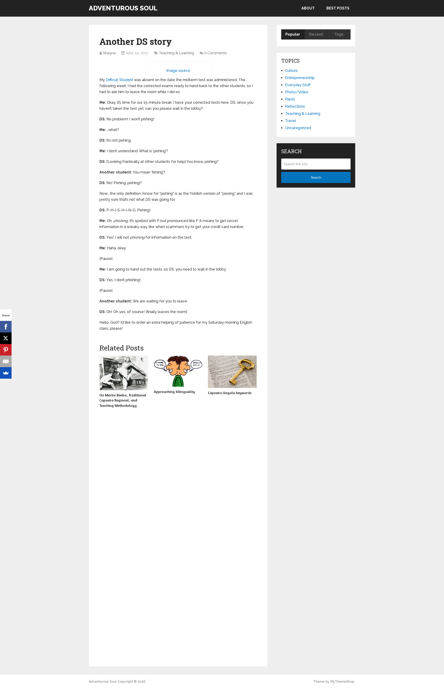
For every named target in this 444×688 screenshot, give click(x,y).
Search (316, 177)
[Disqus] (178, 476)
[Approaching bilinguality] (178, 371)
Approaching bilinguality (174, 391)
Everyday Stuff (298, 85)
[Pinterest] (6, 350)
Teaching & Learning (176, 53)
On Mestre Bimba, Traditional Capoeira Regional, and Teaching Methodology (122, 400)
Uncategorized (298, 128)
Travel (290, 121)
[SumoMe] (6, 373)
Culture (291, 70)
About (308, 8)
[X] (6, 338)
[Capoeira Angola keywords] (232, 372)
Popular (292, 34)
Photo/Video (296, 92)
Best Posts (337, 8)
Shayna (109, 53)
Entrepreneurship (300, 78)
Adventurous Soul (123, 8)
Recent (316, 34)
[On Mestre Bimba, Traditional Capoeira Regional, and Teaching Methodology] (123, 373)
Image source (178, 70)
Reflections (295, 106)
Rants (290, 99)
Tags (339, 34)
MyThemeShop (342, 681)
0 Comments (215, 53)
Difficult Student (119, 80)
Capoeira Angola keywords (230, 392)
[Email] (6, 361)
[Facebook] (6, 326)
